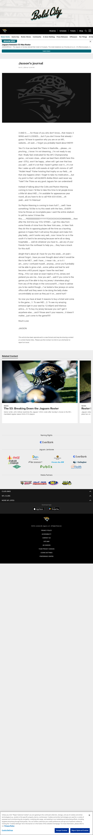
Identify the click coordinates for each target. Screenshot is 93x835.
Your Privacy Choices (46, 549)
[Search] (86, 30)
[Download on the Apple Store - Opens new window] (38, 509)
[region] (46, 823)
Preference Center (46, 556)
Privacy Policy (46, 530)
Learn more (46, 51)
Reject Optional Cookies (80, 830)
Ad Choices (46, 545)
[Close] (90, 42)
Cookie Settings (46, 552)
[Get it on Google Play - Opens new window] (54, 510)
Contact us (46, 538)
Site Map (47, 541)
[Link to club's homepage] (4, 30)
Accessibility (46, 534)
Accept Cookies (61, 830)
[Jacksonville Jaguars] (46, 519)
